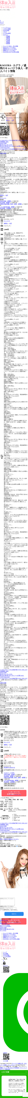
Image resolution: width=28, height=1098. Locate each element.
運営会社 (7, 1069)
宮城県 (8, 36)
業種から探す (3, 923)
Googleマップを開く (9, 773)
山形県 (8, 40)
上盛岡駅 (8, 208)
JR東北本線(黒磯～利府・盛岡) (8, 204)
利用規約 (16, 1067)
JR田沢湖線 (3, 201)
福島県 (8, 37)
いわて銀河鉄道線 (5, 207)
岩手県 (8, 39)
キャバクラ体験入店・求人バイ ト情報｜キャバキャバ (13, 1064)
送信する (14, 914)
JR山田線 (2, 202)
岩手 (13, 120)
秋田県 (8, 43)
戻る (1, 926)
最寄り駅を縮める (18, 210)
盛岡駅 (9, 201)
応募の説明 (3, 153)
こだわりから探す (5, 924)
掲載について (3, 1067)
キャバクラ (3, 198)
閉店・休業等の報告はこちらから (9, 839)
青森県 (8, 42)
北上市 (6, 920)
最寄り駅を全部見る (6, 210)
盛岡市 (8, 120)
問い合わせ (11, 1067)
